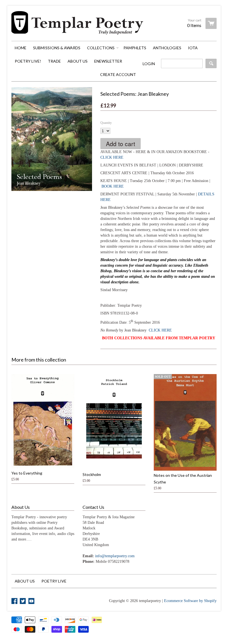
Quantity (106, 123)
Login (149, 63)
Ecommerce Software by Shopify (190, 601)
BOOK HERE (112, 186)
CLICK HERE (111, 157)
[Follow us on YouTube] (32, 601)
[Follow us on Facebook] (15, 601)
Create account (118, 74)
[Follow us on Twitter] (23, 601)
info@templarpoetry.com (115, 556)
